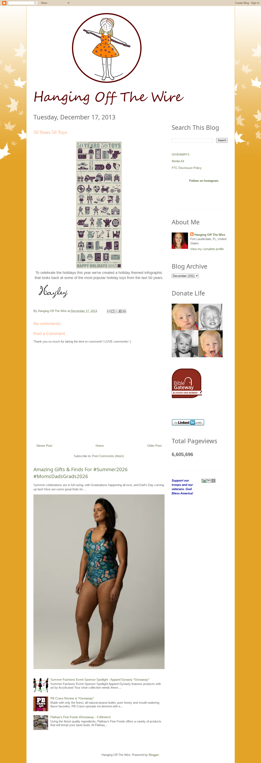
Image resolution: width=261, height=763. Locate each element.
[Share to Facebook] (120, 311)
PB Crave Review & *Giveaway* (72, 698)
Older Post (154, 445)
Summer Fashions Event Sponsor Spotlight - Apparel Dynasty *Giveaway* (99, 679)
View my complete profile (207, 249)
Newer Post (44, 445)
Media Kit (178, 161)
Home (100, 445)
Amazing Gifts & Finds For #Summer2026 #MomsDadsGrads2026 (80, 473)
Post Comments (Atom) (108, 456)
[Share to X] (117, 311)
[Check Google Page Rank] (208, 480)
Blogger (154, 754)
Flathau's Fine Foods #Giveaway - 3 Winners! (80, 717)
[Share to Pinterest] (124, 311)
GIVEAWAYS (180, 154)
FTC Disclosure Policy (187, 168)
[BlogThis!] (113, 311)
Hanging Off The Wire (209, 234)
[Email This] (109, 311)
